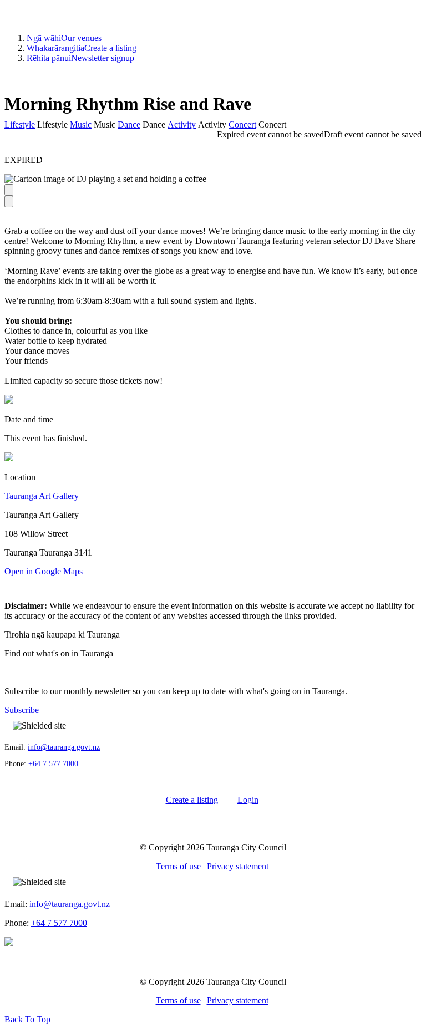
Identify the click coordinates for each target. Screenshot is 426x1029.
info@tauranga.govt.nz (64, 747)
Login (247, 799)
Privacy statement (237, 866)
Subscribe (21, 710)
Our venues (64, 38)
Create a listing (81, 48)
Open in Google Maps (43, 571)
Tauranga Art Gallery (41, 496)
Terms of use (178, 866)
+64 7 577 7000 (53, 764)
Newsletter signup (80, 58)
